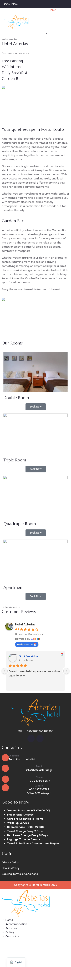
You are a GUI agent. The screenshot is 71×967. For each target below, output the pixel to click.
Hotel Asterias (25, 624)
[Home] (16, 21)
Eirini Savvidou (28, 656)
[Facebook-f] (31, 738)
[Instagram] (40, 738)
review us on (25, 644)
